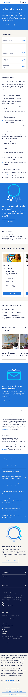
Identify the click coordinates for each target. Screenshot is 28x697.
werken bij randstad (6, 623)
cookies (3, 629)
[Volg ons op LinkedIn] (3, 618)
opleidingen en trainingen (13, 174)
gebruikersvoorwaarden (7, 625)
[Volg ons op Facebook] (5, 618)
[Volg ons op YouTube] (8, 618)
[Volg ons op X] (11, 618)
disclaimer (4, 631)
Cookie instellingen (14, 694)
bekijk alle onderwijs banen (11, 25)
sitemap (4, 633)
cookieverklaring (5, 682)
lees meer (12, 293)
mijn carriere (5, 581)
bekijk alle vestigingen (10, 560)
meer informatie (8, 221)
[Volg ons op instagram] (14, 618)
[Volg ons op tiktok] (17, 618)
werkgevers (4, 576)
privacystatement (6, 627)
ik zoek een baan (6, 572)
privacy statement (10, 680)
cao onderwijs (5, 449)
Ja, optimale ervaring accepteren (14, 688)
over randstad (5, 585)
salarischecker (5, 429)
